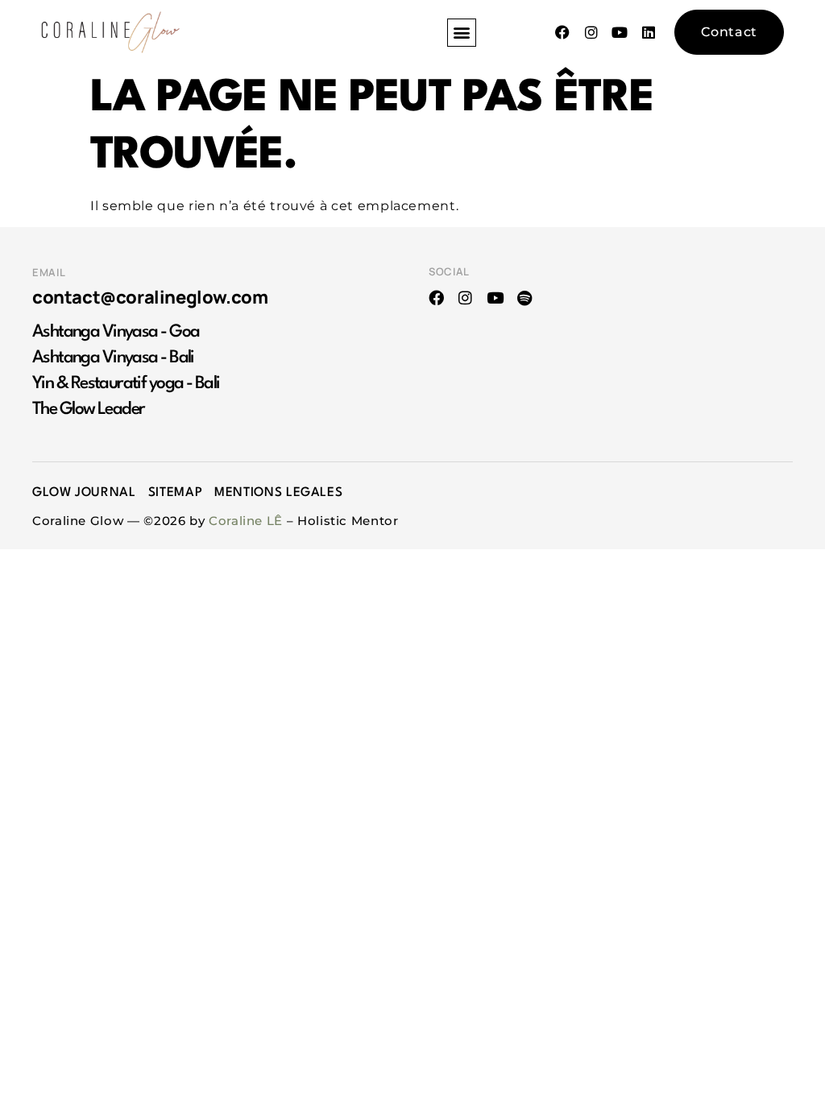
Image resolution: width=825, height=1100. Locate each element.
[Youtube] (495, 297)
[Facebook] (436, 297)
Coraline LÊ (246, 520)
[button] (461, 33)
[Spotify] (525, 297)
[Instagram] (466, 297)
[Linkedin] (648, 32)
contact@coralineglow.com (149, 297)
